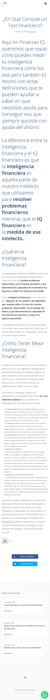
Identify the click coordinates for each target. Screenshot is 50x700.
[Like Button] (5, 541)
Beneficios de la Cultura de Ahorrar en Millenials (22, 648)
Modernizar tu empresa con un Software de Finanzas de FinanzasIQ (24, 627)
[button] (44, 694)
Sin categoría (31, 31)
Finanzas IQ (7, 521)
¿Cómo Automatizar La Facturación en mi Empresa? (23, 605)
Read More (8, 611)
